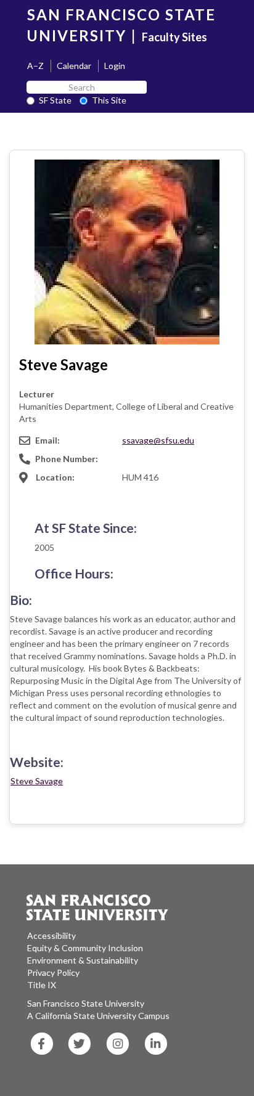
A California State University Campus (98, 1015)
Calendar (74, 65)
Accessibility (51, 935)
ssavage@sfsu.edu (158, 440)
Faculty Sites (174, 37)
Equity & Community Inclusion (85, 948)
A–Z (35, 65)
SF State (55, 100)
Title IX (41, 985)
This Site (109, 100)
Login (114, 65)
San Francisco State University (85, 1003)
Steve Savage (36, 781)
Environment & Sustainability (82, 960)
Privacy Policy (53, 972)
